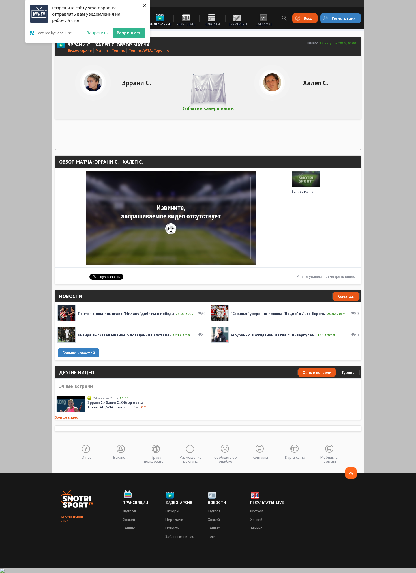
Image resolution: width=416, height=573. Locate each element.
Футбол (129, 511)
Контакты (260, 457)
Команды (346, 296)
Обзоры (172, 511)
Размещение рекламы (191, 459)
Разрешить (129, 32)
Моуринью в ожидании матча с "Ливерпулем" (273, 335)
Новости (212, 24)
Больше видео (66, 417)
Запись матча (302, 191)
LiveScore (264, 24)
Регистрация (344, 18)
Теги (211, 536)
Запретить (97, 32)
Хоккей (129, 519)
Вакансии (121, 457)
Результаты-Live (267, 502)
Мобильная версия (330, 459)
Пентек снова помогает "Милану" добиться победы (126, 313)
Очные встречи (317, 372)
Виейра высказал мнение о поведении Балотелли (124, 335)
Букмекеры (238, 24)
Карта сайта (295, 457)
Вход (308, 18)
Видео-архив (160, 24)
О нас (86, 457)
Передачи (174, 519)
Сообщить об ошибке (225, 459)
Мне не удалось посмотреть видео (325, 276)
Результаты (186, 24)
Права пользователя (156, 459)
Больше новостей (78, 352)
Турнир (348, 372)
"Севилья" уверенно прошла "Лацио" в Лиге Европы (278, 313)
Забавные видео (179, 536)
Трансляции (135, 502)
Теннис (129, 528)
